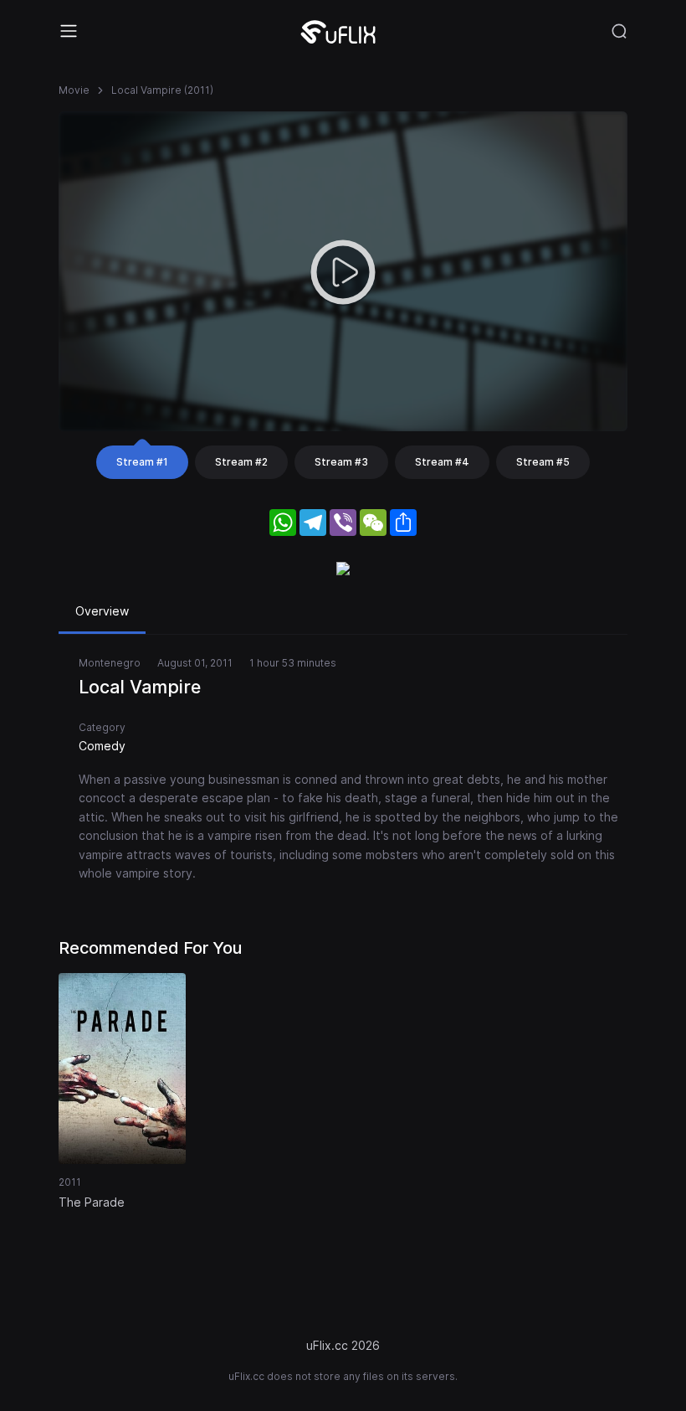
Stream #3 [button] (341, 462)
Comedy (102, 746)
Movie (74, 90)
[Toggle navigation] (69, 31)
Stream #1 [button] (142, 462)
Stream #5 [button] (543, 462)
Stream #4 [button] (442, 462)
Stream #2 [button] (241, 462)
